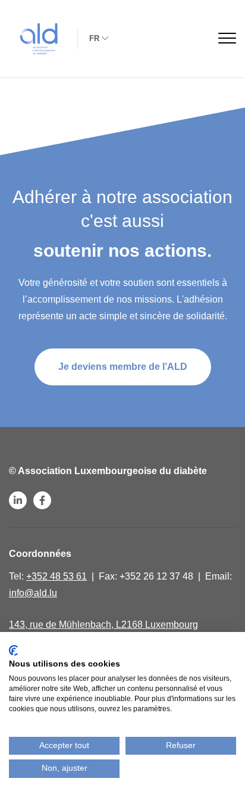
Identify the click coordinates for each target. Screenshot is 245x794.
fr (94, 37)
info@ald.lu (33, 593)
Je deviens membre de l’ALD (122, 367)
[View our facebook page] (42, 500)
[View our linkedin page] (18, 500)
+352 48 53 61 (56, 576)
